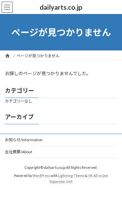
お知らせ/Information (24, 139)
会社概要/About (18, 151)
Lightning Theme (71, 175)
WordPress (41, 175)
